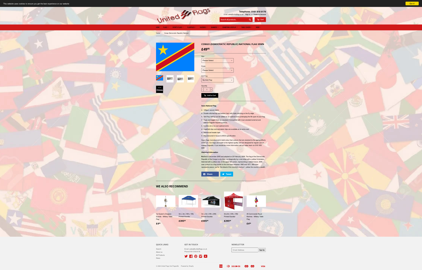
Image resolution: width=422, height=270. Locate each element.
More (257, 27)
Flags (165, 27)
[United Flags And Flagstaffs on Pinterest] (195, 257)
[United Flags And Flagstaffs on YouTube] (205, 257)
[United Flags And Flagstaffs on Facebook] (191, 257)
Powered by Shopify (187, 266)
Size (202, 56)
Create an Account (260, 14)
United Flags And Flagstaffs (170, 266)
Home (158, 27)
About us (159, 252)
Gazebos (203, 27)
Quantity (204, 86)
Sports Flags (177, 27)
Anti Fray (204, 76)
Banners (214, 27)
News (158, 258)
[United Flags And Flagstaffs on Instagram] (200, 257)
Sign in (247, 14)
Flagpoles (191, 27)
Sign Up (262, 250)
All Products (160, 255)
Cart (262, 19)
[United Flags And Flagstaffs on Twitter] (186, 257)
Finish (203, 66)
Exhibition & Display (229, 27)
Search (158, 249)
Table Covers (246, 27)
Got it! (412, 3)
